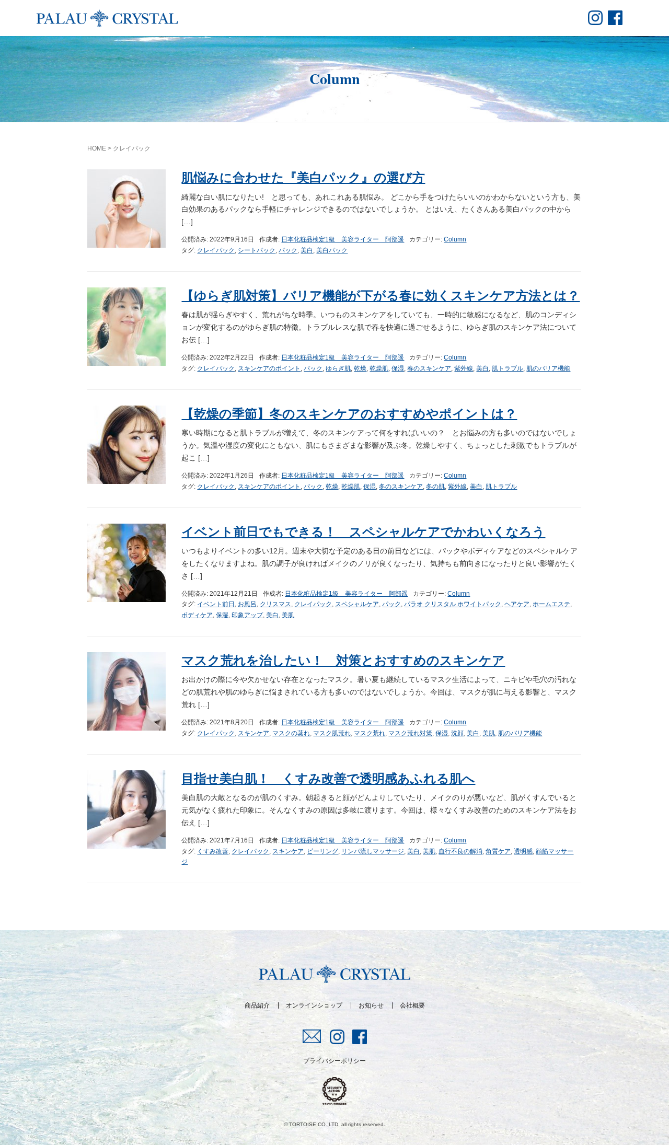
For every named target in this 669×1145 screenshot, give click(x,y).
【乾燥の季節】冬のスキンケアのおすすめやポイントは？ (349, 414)
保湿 (397, 368)
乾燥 (360, 368)
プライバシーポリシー (334, 1061)
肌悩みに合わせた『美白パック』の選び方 (303, 177)
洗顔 (457, 733)
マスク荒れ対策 (410, 733)
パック (288, 250)
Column (455, 239)
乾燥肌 (379, 368)
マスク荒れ (369, 733)
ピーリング (322, 851)
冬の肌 (435, 486)
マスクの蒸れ (291, 733)
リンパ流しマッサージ (372, 851)
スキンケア (253, 733)
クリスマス (275, 604)
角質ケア (498, 851)
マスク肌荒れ (332, 733)
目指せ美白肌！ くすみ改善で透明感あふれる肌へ (328, 778)
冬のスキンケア (401, 486)
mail (312, 1036)
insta (595, 17)
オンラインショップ (314, 1005)
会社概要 (412, 1005)
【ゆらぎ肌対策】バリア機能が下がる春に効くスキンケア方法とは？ (380, 295)
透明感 (523, 851)
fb (615, 17)
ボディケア (197, 615)
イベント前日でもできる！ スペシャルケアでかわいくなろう (363, 532)
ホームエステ (551, 604)
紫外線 (463, 368)
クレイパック (216, 250)
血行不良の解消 (460, 851)
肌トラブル (507, 368)
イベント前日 (216, 604)
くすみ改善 (212, 851)
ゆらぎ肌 (338, 368)
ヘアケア (516, 604)
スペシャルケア (357, 604)
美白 (307, 250)
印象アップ (247, 615)
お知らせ (371, 1005)
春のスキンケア (429, 368)
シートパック (256, 250)
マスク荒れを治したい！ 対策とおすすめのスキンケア (343, 660)
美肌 (288, 615)
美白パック (332, 250)
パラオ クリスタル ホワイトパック (452, 604)
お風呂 (247, 604)
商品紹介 (257, 1005)
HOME (96, 148)
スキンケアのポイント (269, 368)
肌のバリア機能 (548, 368)
